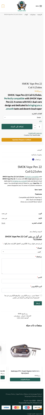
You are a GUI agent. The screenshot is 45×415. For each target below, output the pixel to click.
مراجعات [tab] (37, 159)
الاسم (39, 277)
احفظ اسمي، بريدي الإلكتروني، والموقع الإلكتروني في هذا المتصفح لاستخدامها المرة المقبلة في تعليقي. (21, 297)
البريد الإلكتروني (36, 286)
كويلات (26, 14)
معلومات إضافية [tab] (36, 155)
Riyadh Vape (28, 400)
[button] (3, 6)
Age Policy (19, 394)
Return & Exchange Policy (32, 394)
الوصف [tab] (39, 150)
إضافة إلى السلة (17, 127)
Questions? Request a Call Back (21, 140)
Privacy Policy (10, 394)
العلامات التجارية (37, 113)
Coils (18, 318)
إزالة (40, 121)
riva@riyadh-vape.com (35, 133)
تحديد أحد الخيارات (25, 379)
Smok (3, 223)
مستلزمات (32, 14)
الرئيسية (39, 14)
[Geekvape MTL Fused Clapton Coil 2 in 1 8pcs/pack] (25, 350)
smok (22, 318)
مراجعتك (38, 257)
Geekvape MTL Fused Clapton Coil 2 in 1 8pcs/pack (25, 372)
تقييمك (39, 248)
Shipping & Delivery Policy (33, 396)
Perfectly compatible (14, 98)
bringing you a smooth (20, 181)
